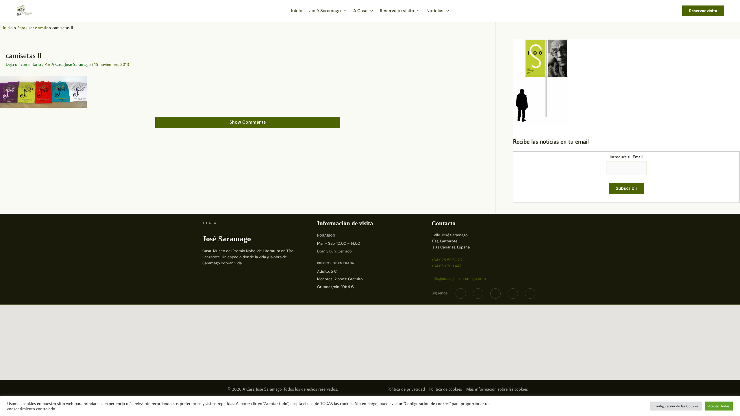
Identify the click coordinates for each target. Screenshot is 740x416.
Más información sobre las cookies (497, 389)
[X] (478, 293)
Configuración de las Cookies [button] (676, 406)
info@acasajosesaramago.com (459, 278)
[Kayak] (530, 293)
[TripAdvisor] (513, 293)
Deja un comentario (23, 64)
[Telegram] (495, 293)
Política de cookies (445, 389)
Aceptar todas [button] (718, 406)
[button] (343, 10)
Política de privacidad (406, 389)
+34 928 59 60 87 (447, 259)
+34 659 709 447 (446, 265)
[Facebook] (461, 293)
